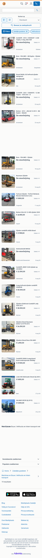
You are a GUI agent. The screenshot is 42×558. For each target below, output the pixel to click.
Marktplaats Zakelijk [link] (28, 503)
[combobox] (18, 10)
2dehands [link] (5, 528)
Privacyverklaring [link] (27, 511)
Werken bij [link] (24, 520)
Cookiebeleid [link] (6, 515)
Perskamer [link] (5, 524)
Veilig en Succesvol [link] (8, 507)
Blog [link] (3, 503)
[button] (26, 3)
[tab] (4, 20)
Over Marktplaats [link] (8, 520)
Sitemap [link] (5, 532)
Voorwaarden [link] (6, 511)
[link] (4, 3)
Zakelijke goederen (19, 31)
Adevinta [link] (24, 524)
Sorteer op (21, 16)
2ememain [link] (25, 528)
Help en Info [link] (25, 507)
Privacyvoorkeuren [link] (27, 515)
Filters (7, 31)
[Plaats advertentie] (36, 3)
